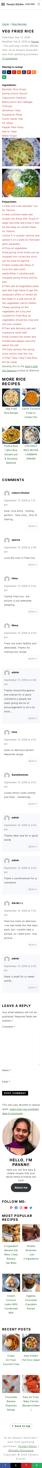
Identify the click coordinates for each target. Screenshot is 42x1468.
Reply (33, 526)
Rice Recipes (19, 24)
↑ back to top (21, 1426)
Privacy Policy (27, 1446)
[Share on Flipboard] (29, 72)
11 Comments (10, 58)
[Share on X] (9, 72)
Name (6, 1070)
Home (5, 24)
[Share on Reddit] (19, 72)
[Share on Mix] (34, 72)
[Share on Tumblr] (24, 72)
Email (6, 1081)
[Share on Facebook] (4, 72)
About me (21, 1187)
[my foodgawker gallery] (21, 1321)
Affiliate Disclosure (21, 1450)
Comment (8, 1026)
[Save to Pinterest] (14, 72)
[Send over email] (4, 77)
